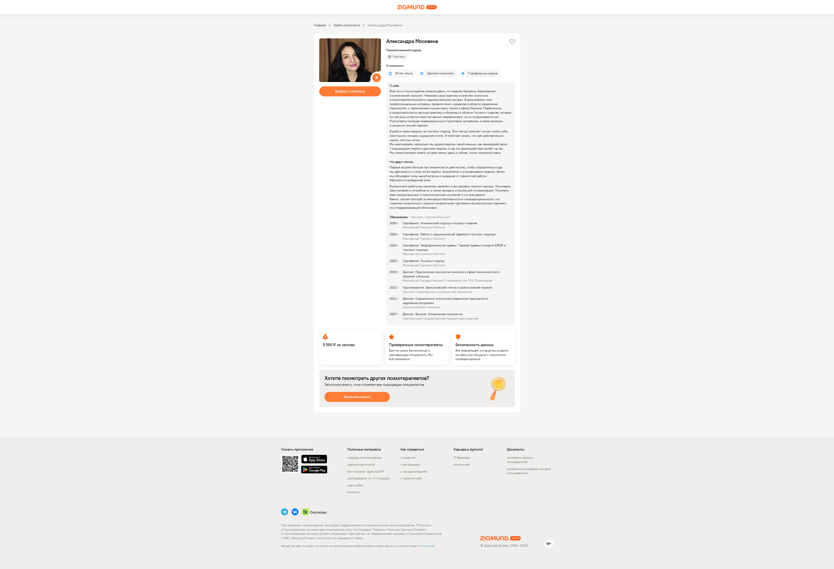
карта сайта (355, 485)
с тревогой (408, 458)
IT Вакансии (462, 458)
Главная (320, 25)
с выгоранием (410, 464)
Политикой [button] (426, 546)
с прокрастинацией (414, 471)
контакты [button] (353, 492)
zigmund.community (360, 464)
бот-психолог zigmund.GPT (365, 471)
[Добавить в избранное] (512, 41)
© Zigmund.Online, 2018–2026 (504, 545)
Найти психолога (347, 25)
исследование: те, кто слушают (368, 478)
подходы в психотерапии (364, 458)
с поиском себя (411, 478)
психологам (462, 464)
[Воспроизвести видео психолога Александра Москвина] (376, 77)
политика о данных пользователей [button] (520, 460)
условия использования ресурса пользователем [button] (529, 471)
